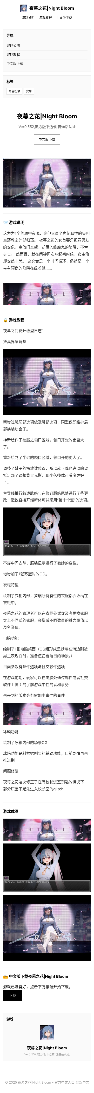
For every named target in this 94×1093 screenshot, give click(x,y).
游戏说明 (28, 17)
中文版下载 (64, 17)
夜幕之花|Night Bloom (51, 8)
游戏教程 (45, 17)
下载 (12, 995)
